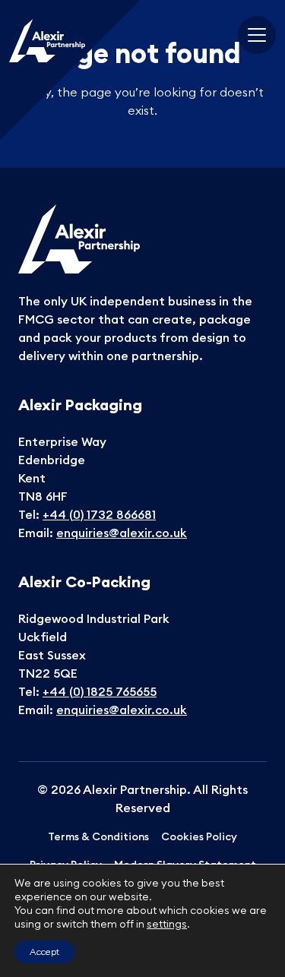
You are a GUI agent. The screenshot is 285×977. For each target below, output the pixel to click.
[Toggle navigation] (257, 35)
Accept (44, 951)
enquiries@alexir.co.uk (121, 532)
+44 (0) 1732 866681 (99, 514)
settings (167, 924)
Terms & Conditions (98, 836)
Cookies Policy (199, 836)
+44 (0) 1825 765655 (100, 691)
